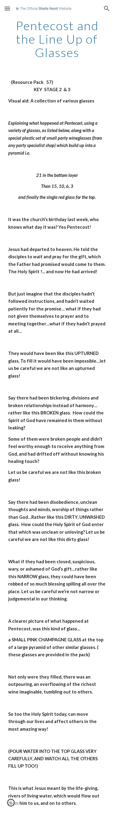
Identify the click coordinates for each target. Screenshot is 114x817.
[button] (7, 8)
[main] (57, 39)
